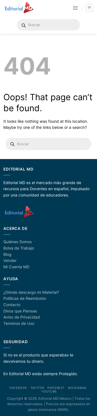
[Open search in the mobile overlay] (48, 25)
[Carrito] (89, 8)
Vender (9, 260)
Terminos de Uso (18, 323)
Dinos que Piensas (20, 311)
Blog (7, 254)
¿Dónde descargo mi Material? (31, 292)
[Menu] (75, 8)
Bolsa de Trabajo (18, 248)
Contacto (11, 304)
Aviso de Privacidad (21, 317)
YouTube (49, 391)
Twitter (37, 388)
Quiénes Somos (17, 241)
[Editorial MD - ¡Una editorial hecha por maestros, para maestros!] (19, 7)
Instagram (77, 388)
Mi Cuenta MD (16, 266)
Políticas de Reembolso (24, 298)
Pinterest (55, 388)
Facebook (18, 388)
